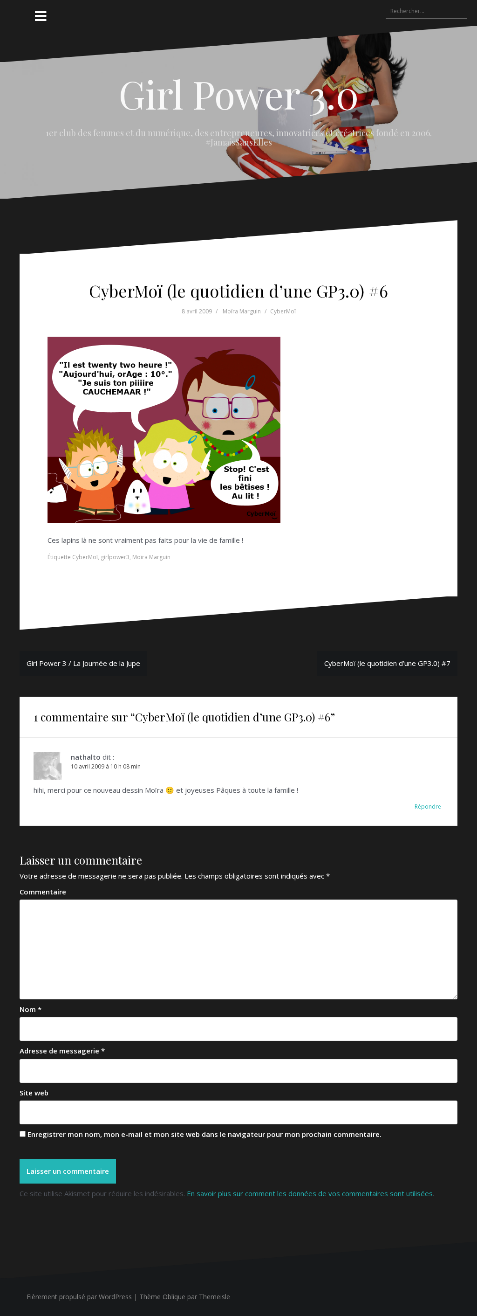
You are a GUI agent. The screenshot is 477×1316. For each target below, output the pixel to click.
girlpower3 (115, 557)
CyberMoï (283, 311)
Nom (30, 1009)
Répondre (428, 806)
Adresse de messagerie (62, 1050)
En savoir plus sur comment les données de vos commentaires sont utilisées (310, 1193)
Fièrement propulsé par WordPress (79, 1296)
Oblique (174, 1296)
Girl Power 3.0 (239, 93)
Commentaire (43, 891)
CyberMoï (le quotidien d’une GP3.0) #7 (387, 663)
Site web (34, 1092)
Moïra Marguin (242, 311)
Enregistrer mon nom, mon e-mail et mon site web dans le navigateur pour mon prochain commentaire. (204, 1134)
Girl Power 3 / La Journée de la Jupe (83, 663)
